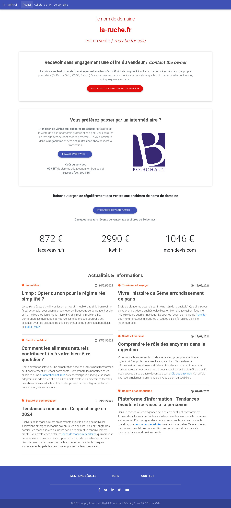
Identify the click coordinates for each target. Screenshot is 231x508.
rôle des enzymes (181, 373)
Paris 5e (200, 314)
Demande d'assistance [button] (73, 154)
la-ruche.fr (116, 30)
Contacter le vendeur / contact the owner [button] (113, 88)
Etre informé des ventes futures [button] (113, 210)
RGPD (115, 476)
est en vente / (115, 40)
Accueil (28, 4)
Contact (147, 476)
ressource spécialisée (148, 424)
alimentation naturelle (52, 375)
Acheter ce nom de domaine (51, 4)
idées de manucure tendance (79, 434)
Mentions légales (83, 476)
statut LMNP (32, 326)
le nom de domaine (115, 19)
